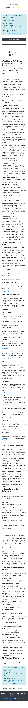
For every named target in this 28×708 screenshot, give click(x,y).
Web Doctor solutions (9, 698)
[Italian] (11, 8)
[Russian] (16, 8)
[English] (4, 8)
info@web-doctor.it (16, 33)
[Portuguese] (13, 8)
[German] (9, 8)
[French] (7, 8)
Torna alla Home (14, 4)
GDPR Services (20, 698)
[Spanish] (18, 8)
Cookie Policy (20, 267)
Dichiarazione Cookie (14, 43)
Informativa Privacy (14, 39)
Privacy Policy (5, 291)
